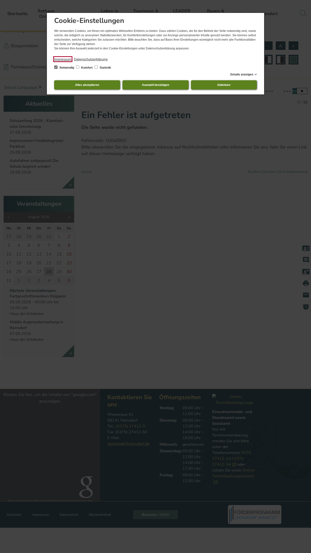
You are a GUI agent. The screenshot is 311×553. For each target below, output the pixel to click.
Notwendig (67, 67)
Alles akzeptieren (87, 85)
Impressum (62, 59)
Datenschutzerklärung (91, 59)
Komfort (86, 67)
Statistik (105, 67)
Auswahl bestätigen (155, 85)
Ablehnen (223, 85)
